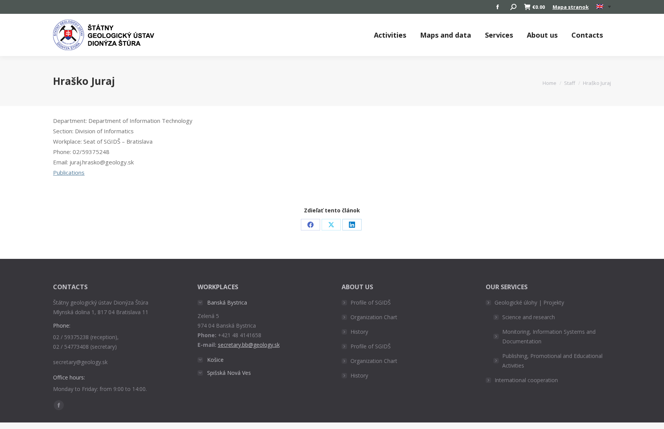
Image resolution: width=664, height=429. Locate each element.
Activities (390, 35)
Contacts (587, 35)
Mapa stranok (571, 6)
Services (499, 35)
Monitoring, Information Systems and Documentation (549, 336)
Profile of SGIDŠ (370, 302)
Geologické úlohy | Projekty (529, 302)
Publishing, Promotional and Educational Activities (552, 360)
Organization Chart (373, 317)
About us (542, 35)
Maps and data (445, 35)
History (359, 331)
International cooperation (526, 380)
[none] (603, 7)
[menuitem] (603, 6)
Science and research (528, 317)
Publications (69, 172)
